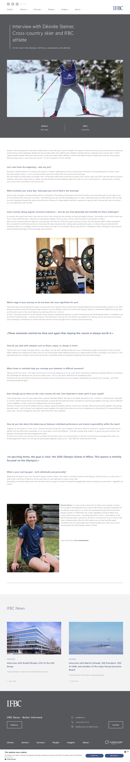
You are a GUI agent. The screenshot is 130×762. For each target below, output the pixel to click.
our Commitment (81, 540)
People (51, 9)
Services (37, 9)
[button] (11, 9)
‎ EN (24, 4)
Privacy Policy (8, 757)
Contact (115, 725)
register (14, 725)
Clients (10, 9)
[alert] (65, 755)
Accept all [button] (94, 755)
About (77, 9)
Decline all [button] (114, 755)
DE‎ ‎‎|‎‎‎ (21, 4)
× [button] (128, 751)
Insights (64, 9)
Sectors (23, 9)
